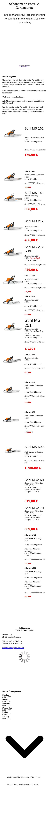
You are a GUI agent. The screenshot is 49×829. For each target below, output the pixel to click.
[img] (24, 39)
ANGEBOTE (24, 66)
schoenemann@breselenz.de (13, 648)
